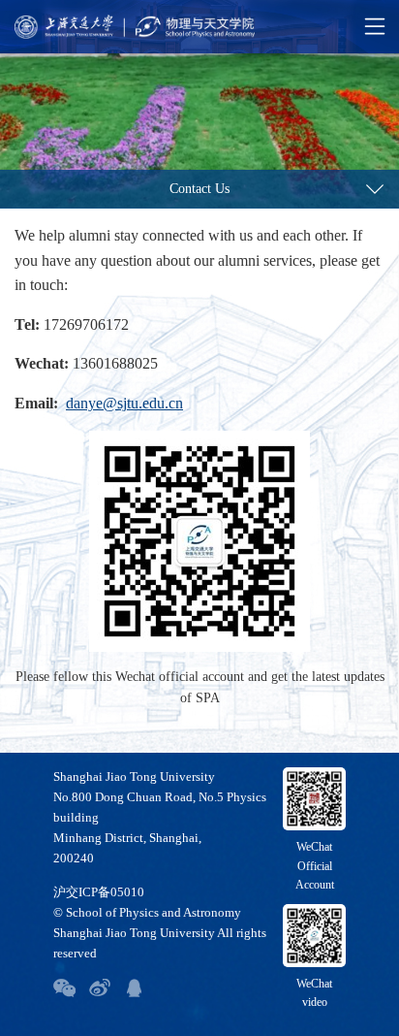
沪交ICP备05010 (98, 892)
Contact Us (199, 188)
